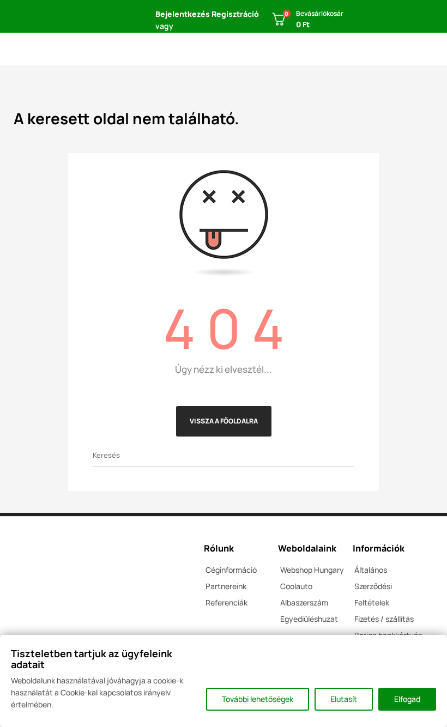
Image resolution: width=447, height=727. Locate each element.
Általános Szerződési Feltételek (373, 586)
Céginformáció (231, 570)
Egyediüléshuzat (309, 619)
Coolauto (296, 586)
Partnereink (226, 586)
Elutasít (343, 699)
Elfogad (407, 699)
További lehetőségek (257, 699)
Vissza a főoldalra (224, 421)
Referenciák (226, 602)
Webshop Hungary (312, 570)
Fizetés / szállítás (384, 619)
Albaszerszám (304, 602)
